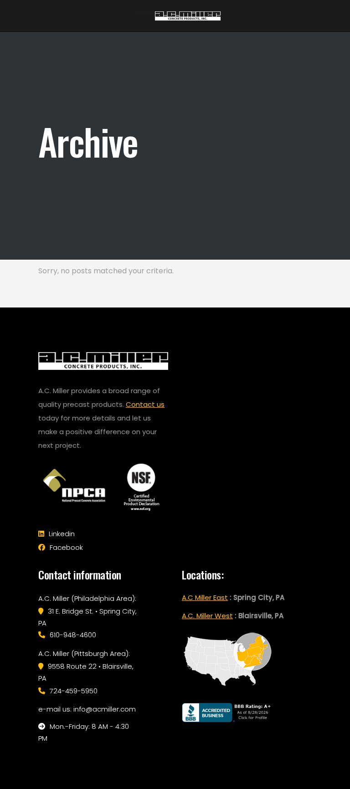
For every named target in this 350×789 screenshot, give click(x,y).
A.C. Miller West (207, 615)
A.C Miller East (205, 597)
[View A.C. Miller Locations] (227, 686)
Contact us (145, 404)
